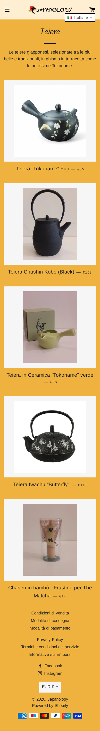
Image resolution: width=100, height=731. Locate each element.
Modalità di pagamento (50, 628)
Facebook (52, 666)
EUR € (48, 687)
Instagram (52, 673)
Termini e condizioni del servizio (50, 647)
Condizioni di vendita (50, 613)
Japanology (58, 699)
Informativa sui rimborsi (50, 654)
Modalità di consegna (50, 620)
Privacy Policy (50, 639)
